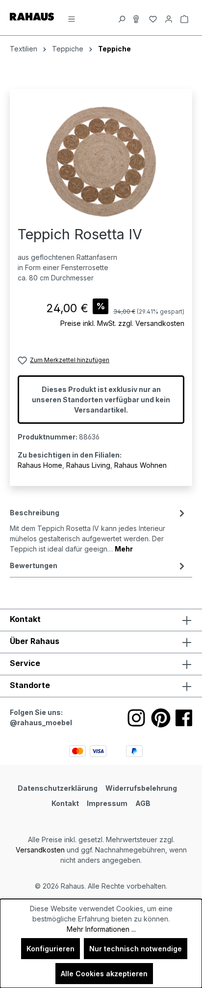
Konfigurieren (50, 948)
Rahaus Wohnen (140, 465)
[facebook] (184, 718)
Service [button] (25, 663)
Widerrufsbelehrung (141, 788)
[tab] (98, 530)
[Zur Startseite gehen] (32, 16)
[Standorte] (137, 17)
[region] (101, 162)
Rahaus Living (88, 465)
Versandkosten (40, 850)
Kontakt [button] (25, 619)
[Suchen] (121, 17)
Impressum (107, 803)
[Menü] (71, 17)
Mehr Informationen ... (101, 929)
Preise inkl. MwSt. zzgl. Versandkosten (122, 323)
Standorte (30, 685)
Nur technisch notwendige (135, 948)
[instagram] (136, 718)
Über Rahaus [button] (34, 641)
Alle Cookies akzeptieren (104, 973)
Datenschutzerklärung (58, 788)
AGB (143, 803)
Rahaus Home (40, 465)
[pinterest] (161, 718)
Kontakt (65, 803)
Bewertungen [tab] (33, 565)
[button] (101, 686)
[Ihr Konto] (169, 17)
